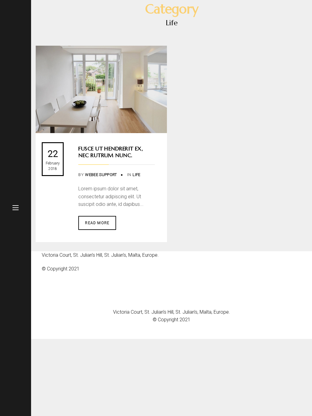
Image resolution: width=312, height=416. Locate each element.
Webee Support (101, 174)
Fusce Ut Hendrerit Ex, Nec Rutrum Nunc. (110, 152)
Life (136, 174)
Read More (97, 223)
